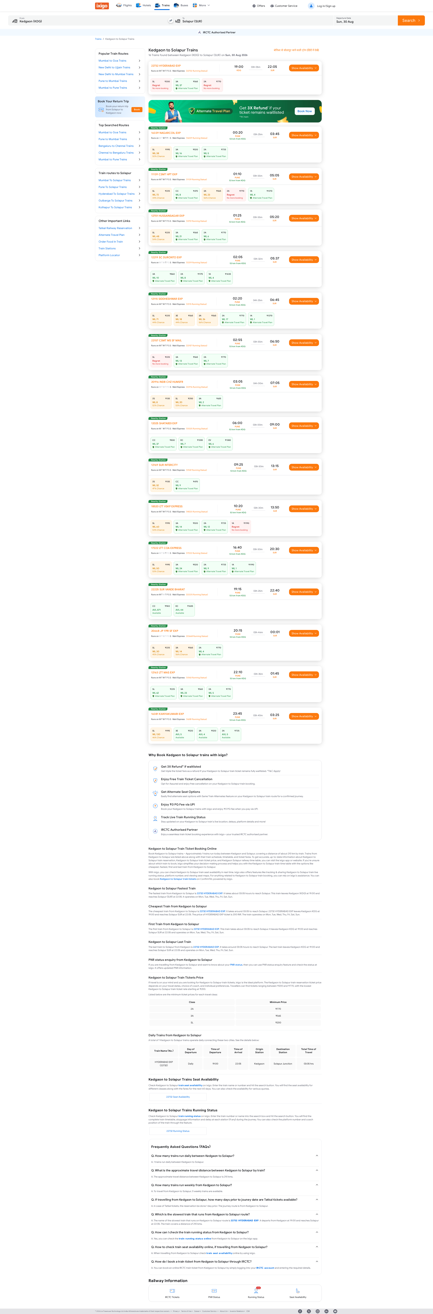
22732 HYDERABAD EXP (210, 893)
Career (197, 1311)
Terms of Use (186, 1311)
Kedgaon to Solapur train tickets (178, 879)
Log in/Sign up (326, 5)
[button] (321, 6)
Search (408, 20)
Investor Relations (237, 1311)
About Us (223, 1311)
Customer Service (209, 1311)
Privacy (176, 1311)
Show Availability (302, 68)
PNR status (236, 964)
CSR (248, 1311)
